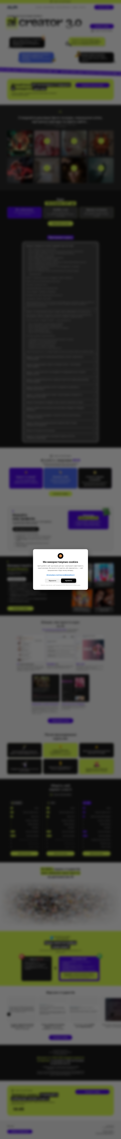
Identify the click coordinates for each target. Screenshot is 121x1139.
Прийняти (68, 580)
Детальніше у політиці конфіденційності (60, 575)
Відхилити (52, 580)
